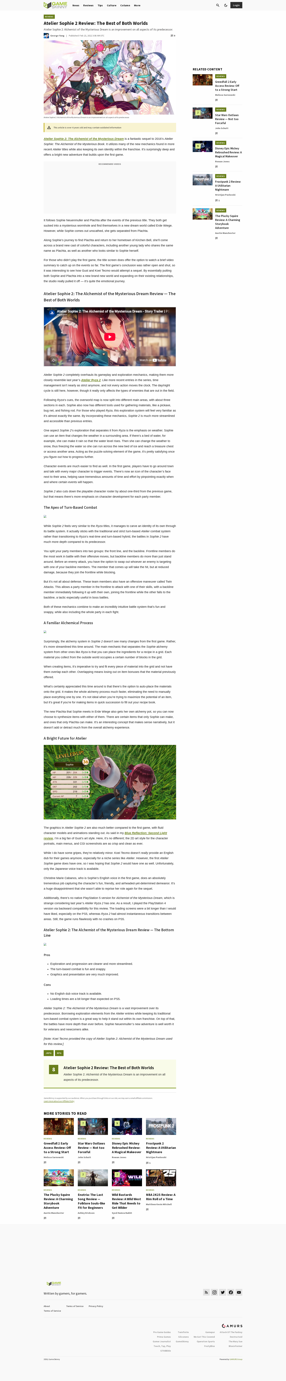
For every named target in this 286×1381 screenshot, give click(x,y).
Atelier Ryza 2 (91, 380)
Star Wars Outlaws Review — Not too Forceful (91, 1147)
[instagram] (214, 1292)
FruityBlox (209, 1346)
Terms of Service (74, 1306)
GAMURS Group (236, 1359)
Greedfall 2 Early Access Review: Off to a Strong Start (57, 1147)
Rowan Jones (119, 1157)
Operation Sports (206, 1341)
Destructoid (236, 1336)
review (48, 838)
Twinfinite (183, 1332)
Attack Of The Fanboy (231, 1332)
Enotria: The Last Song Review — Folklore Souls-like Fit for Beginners (91, 1201)
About (47, 1306)
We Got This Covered (204, 1336)
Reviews (88, 5)
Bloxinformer (235, 1346)
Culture (111, 5)
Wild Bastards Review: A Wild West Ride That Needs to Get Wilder (126, 1201)
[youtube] (239, 1292)
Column (125, 5)
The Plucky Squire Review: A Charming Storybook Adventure (58, 1201)
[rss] (206, 1292)
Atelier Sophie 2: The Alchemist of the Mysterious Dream (84, 138)
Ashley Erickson (86, 1212)
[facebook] (230, 1292)
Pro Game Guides (162, 1332)
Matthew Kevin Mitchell (159, 1204)
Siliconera (183, 1336)
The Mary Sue (235, 1341)
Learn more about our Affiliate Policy (59, 1101)
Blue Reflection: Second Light (146, 833)
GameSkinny (182, 1341)
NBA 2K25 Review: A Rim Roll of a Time (160, 1197)
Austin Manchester (54, 1212)
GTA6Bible (165, 1350)
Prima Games (164, 1336)
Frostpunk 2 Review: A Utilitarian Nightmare (161, 1147)
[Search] (218, 5)
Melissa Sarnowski (54, 1157)
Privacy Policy (96, 1306)
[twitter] (222, 1292)
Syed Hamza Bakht (122, 1212)
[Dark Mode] (225, 5)
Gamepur (210, 1332)
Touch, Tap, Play (162, 1346)
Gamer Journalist (162, 1341)
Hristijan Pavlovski (156, 1157)
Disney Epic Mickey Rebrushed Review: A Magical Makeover (126, 1147)
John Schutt (84, 1157)
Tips (100, 5)
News (75, 5)
